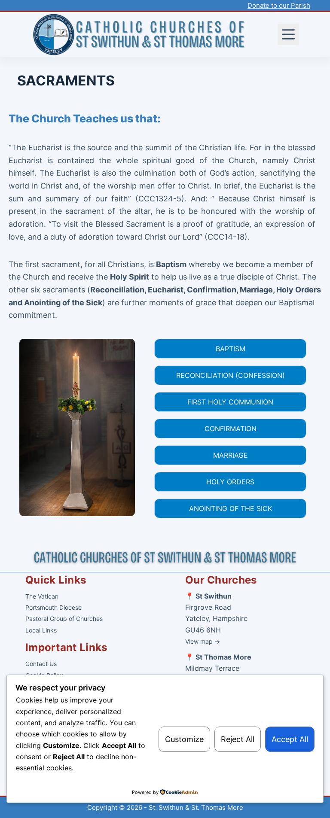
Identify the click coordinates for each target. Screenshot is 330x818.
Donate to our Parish (279, 5)
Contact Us (41, 663)
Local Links (41, 630)
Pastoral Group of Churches (64, 618)
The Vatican (41, 596)
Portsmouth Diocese (53, 607)
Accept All (290, 739)
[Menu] (288, 34)
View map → (202, 641)
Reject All (237, 739)
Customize (184, 739)
